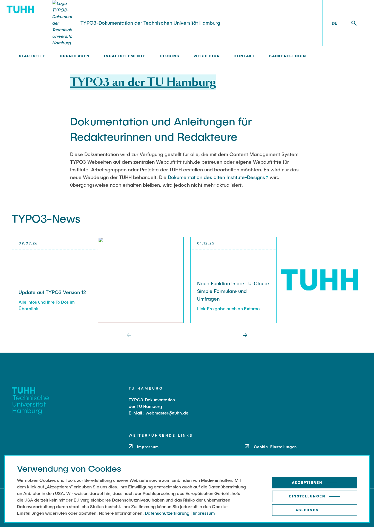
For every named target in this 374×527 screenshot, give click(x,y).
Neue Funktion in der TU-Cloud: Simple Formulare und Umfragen (233, 291)
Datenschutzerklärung (167, 513)
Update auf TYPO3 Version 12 (52, 292)
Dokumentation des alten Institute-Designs (216, 177)
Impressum (204, 513)
